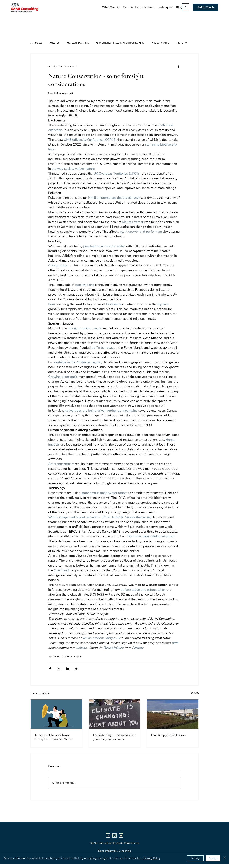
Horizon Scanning (78, 42)
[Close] (225, 858)
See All (195, 692)
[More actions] (178, 66)
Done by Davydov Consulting (114, 851)
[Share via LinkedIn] (67, 668)
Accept (213, 858)
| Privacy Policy (131, 843)
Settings (195, 858)
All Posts (36, 42)
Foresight (54, 656)
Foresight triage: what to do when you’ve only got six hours (114, 737)
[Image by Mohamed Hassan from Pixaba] (56, 714)
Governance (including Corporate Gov (120, 42)
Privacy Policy (152, 858)
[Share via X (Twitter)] (58, 668)
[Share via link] (76, 668)
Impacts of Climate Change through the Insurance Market (54, 737)
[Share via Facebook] (50, 668)
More (179, 42)
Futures (55, 42)
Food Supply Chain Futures (168, 735)
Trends (66, 656)
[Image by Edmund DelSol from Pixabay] (172, 714)
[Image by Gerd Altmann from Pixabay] (114, 714)
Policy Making (160, 42)
